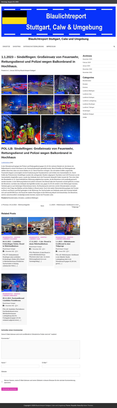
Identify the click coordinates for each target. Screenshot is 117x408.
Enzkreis (85, 87)
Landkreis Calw (34, 239)
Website (4, 371)
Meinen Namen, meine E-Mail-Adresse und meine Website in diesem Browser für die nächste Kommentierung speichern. (39, 381)
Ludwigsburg (5, 162)
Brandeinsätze (13, 198)
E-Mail (44, 362)
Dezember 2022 (87, 69)
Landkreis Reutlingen (89, 104)
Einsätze (6, 46)
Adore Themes (88, 405)
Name (3, 362)
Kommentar (5, 338)
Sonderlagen (86, 110)
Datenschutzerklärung (33, 46)
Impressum (51, 46)
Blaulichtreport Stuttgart (27, 70)
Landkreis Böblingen (31, 198)
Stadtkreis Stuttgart (88, 114)
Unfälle (85, 117)
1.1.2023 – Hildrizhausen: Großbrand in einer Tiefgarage (65, 244)
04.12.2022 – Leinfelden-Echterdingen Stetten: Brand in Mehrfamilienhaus (13, 244)
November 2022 (87, 72)
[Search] (114, 46)
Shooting (17, 46)
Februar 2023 (87, 62)
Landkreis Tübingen (88, 107)
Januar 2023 (86, 65)
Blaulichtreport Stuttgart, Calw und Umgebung (58, 38)
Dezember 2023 (87, 59)
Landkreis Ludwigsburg (89, 100)
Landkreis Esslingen (10, 239)
